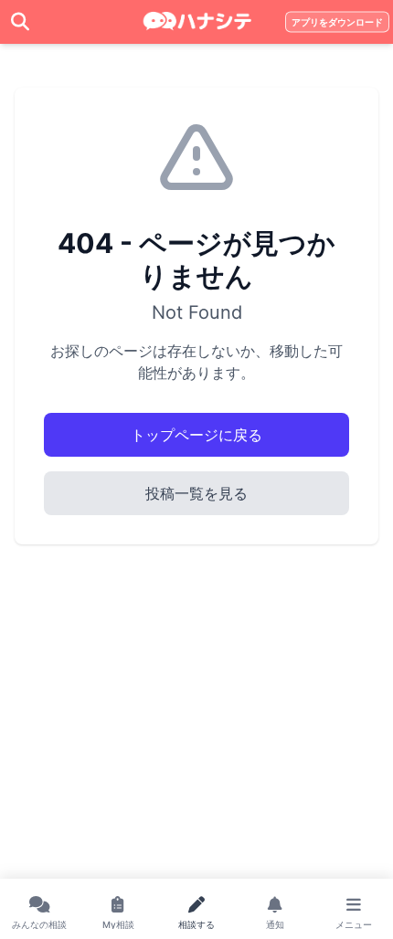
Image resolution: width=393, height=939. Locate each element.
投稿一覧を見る (196, 493)
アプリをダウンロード (337, 22)
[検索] (20, 22)
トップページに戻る (196, 435)
